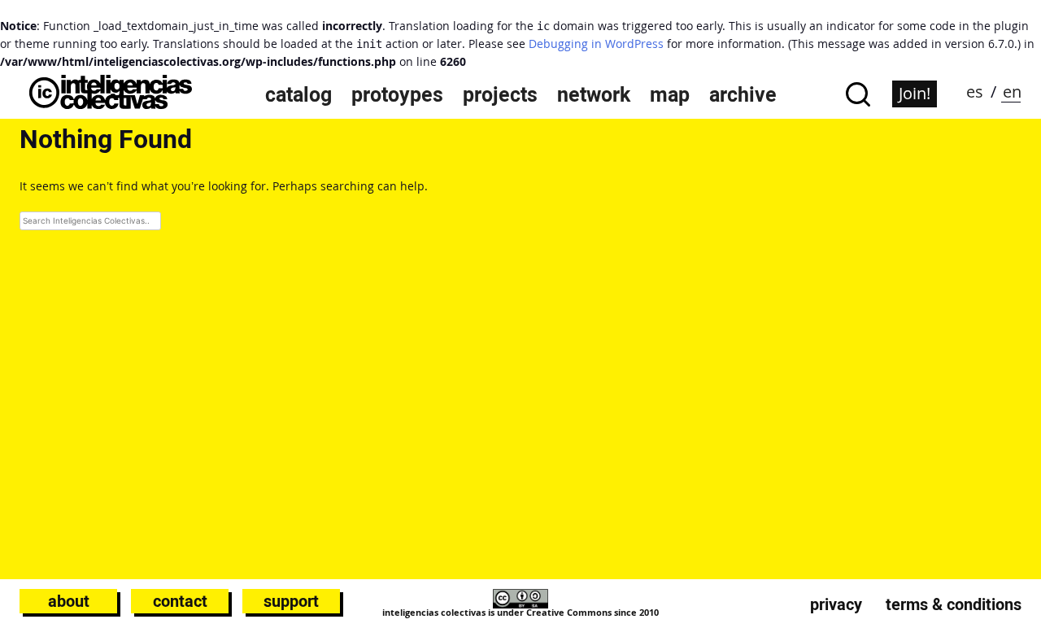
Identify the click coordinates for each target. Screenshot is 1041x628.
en (1012, 91)
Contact (180, 601)
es (974, 91)
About (68, 601)
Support (291, 601)
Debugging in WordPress (596, 43)
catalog (298, 94)
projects (500, 94)
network (593, 94)
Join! (914, 93)
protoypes (397, 94)
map (670, 94)
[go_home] (110, 104)
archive (743, 94)
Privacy (836, 604)
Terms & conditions (953, 604)
